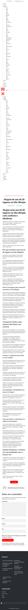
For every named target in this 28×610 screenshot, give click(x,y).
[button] (3, 91)
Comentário (5, 501)
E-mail (3, 523)
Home (4, 96)
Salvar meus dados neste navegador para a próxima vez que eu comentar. (14, 536)
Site (3, 529)
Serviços (5, 6)
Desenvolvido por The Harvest (14, 608)
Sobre (4, 98)
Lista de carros (4, 82)
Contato (5, 86)
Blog (4, 177)
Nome (3, 518)
